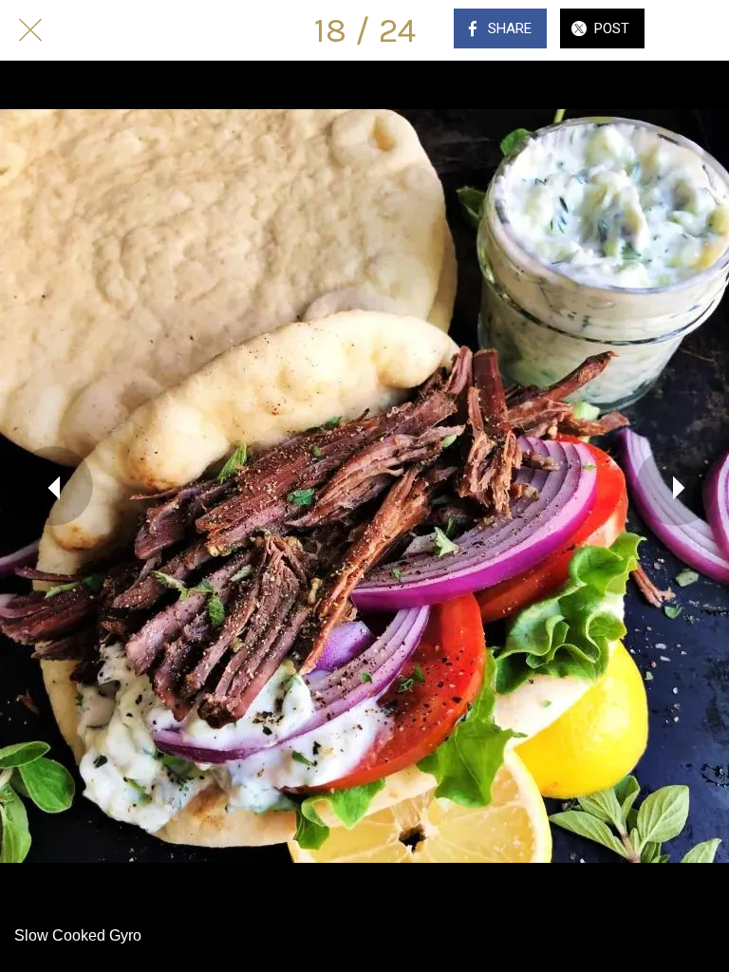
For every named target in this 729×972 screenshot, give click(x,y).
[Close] (30, 30)
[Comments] (698, 30)
